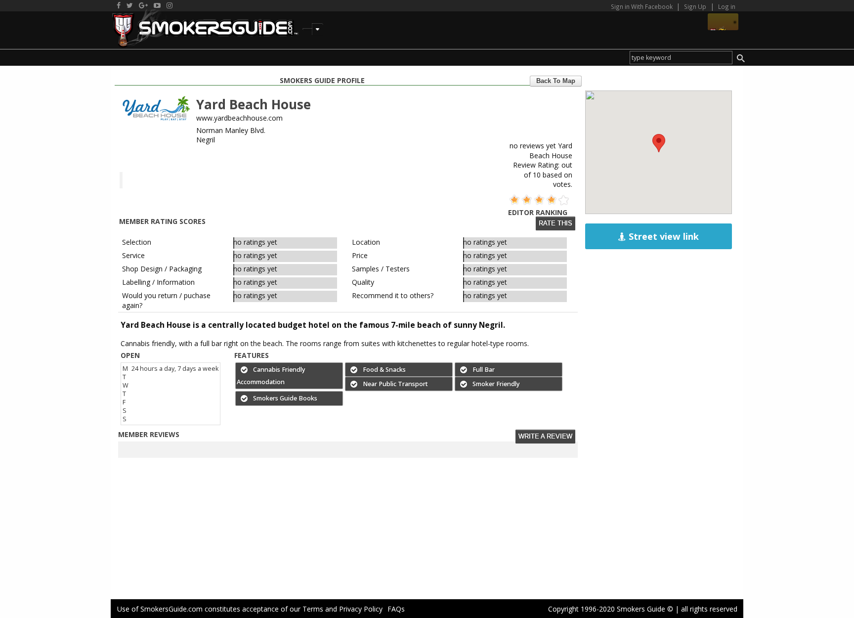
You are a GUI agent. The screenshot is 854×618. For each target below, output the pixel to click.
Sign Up (695, 6)
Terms (312, 609)
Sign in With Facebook (642, 6)
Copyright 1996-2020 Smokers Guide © (610, 609)
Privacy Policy (361, 609)
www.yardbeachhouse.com (239, 118)
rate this (555, 223)
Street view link (662, 236)
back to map (555, 81)
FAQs (396, 609)
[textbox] (681, 57)
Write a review (545, 436)
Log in (726, 6)
